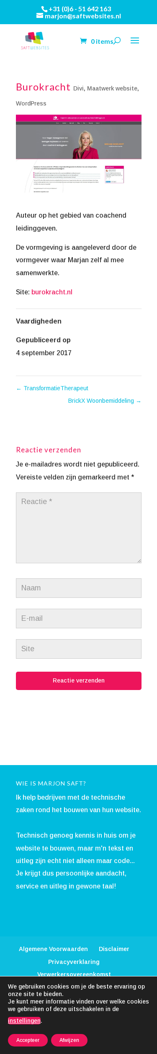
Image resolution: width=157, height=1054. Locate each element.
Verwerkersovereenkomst (74, 974)
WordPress (31, 103)
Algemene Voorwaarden (53, 949)
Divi (78, 88)
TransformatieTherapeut (52, 388)
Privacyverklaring (74, 962)
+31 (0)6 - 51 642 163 (80, 9)
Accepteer (27, 1040)
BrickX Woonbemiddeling (105, 400)
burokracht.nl (51, 292)
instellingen (24, 1020)
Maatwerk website (112, 88)
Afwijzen (69, 1040)
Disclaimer (114, 949)
